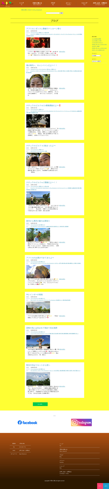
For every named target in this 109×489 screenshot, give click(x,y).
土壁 (60, 263)
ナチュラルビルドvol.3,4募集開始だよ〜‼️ (43, 105)
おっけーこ (33, 34)
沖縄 (27, 112)
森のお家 (65, 263)
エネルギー (50, 34)
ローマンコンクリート (59, 111)
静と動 (32, 35)
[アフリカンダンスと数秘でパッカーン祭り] (38, 47)
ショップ (84, 3)
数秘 (81, 34)
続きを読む (62, 51)
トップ (21, 3)
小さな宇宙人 (56, 370)
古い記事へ (40, 404)
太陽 (62, 263)
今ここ (74, 34)
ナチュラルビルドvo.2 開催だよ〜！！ (41, 182)
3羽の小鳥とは (37, 3)
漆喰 (30, 112)
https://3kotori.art (23, 454)
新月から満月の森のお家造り (38, 221)
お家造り (38, 34)
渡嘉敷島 (73, 333)
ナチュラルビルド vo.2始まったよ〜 (41, 145)
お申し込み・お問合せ (100, 3)
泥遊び (79, 263)
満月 (63, 226)
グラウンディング (42, 111)
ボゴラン (56, 263)
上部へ (106, 486)
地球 (61, 71)
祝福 (66, 300)
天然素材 (69, 188)
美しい (77, 333)
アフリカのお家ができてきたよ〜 (40, 257)
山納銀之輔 (79, 111)
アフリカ (44, 263)
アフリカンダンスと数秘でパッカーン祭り (43, 28)
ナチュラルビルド (69, 34)
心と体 (78, 34)
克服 (50, 333)
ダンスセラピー (57, 34)
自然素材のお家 (34, 112)
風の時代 (30, 72)
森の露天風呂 (63, 370)
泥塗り (71, 370)
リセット (51, 370)
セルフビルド (33, 151)
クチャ (39, 370)
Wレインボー (33, 300)
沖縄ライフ (41, 32)
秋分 (74, 370)
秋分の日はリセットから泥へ (38, 365)
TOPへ (100, 486)
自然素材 (28, 35)
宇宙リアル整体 (66, 71)
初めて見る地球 (55, 333)
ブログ (53, 3)
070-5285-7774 (22, 447)
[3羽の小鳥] (7, 3)
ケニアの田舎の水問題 (96, 38)
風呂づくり (78, 370)
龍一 (36, 189)
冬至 (59, 71)
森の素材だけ (71, 263)
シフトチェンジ (42, 71)
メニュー (68, 3)
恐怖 (62, 333)
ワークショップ (67, 111)
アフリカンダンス (34, 32)
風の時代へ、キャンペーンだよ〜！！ (41, 65)
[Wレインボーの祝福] (38, 312)
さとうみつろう (34, 111)
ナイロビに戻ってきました (97, 42)
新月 (52, 226)
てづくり (40, 263)
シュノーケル (33, 333)
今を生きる (73, 111)
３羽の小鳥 (46, 32)
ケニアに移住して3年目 (96, 40)
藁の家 (68, 300)
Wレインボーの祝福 (34, 294)
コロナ (37, 71)
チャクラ (63, 34)
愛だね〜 (49, 69)
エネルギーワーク (34, 69)
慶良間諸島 (66, 333)
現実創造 (28, 189)
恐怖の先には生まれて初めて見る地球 (41, 328)
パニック (47, 333)
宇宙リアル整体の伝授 (74, 71)
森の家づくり (56, 226)
